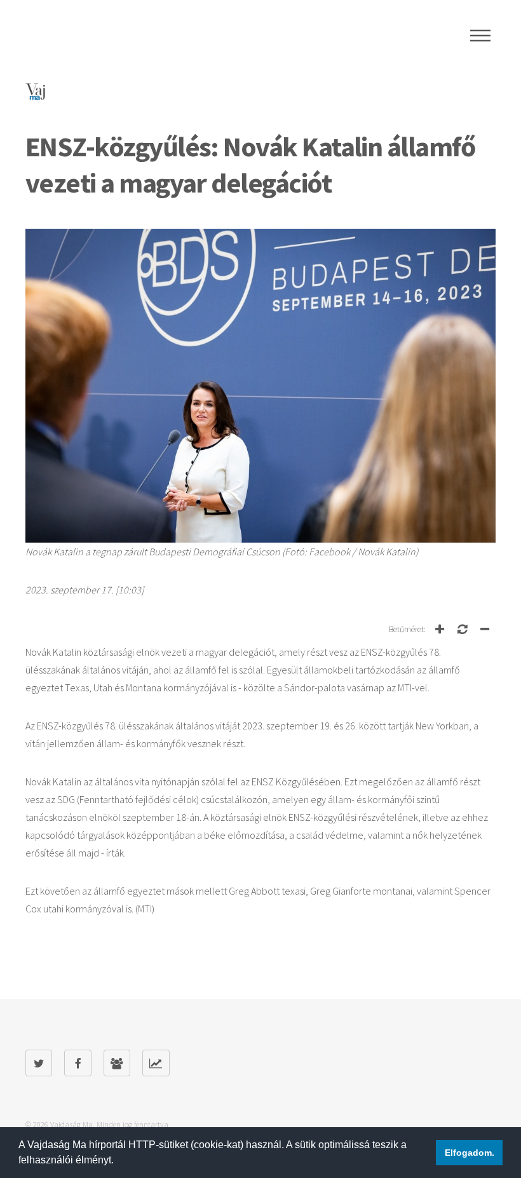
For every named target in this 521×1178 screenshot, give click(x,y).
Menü (480, 35)
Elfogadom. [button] (469, 1153)
